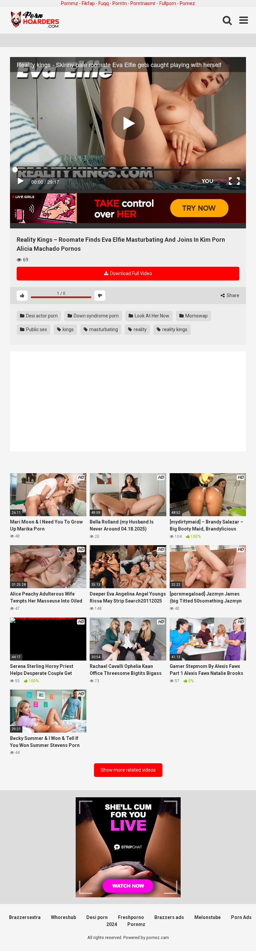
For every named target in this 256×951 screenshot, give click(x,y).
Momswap (196, 315)
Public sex (36, 329)
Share (232, 295)
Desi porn (97, 917)
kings (68, 329)
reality (140, 329)
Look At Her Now (151, 315)
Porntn (119, 3)
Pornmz (69, 3)
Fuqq (103, 3)
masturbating (103, 329)
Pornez (187, 3)
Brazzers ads (169, 917)
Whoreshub (63, 917)
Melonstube (207, 917)
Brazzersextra (25, 917)
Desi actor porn (41, 315)
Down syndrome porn (96, 315)
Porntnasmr (143, 3)
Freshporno (131, 917)
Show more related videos (128, 770)
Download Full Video (130, 273)
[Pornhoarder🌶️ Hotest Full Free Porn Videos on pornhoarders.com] (35, 20)
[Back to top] (234, 931)
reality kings (174, 329)
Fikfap (88, 3)
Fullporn (167, 3)
